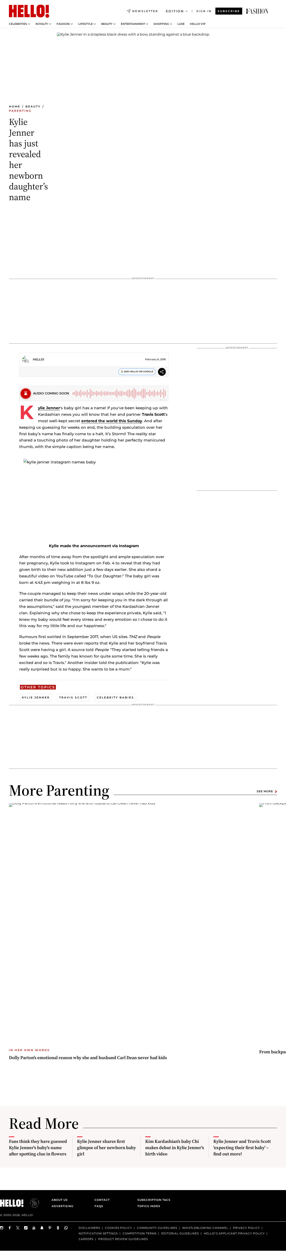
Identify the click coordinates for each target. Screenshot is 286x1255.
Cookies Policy (118, 1227)
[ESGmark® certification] (31, 1203)
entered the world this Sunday (111, 421)
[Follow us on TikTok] (26, 1227)
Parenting (20, 110)
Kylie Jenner (49, 408)
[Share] (162, 372)
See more (265, 791)
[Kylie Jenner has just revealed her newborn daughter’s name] (257, 11)
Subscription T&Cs (152, 1199)
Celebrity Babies (115, 697)
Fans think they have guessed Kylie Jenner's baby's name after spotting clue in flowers (38, 1147)
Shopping (161, 24)
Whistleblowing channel (205, 1227)
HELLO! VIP (198, 24)
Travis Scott (73, 697)
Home (14, 106)
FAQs (99, 1206)
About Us (60, 1199)
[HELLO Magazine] (29, 11)
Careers (86, 1239)
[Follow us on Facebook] (10, 1227)
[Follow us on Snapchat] (42, 1227)
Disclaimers (89, 1227)
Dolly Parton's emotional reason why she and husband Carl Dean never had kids (88, 1057)
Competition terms (139, 1233)
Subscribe (229, 11)
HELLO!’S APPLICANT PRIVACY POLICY (234, 1233)
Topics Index (148, 1206)
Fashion (63, 24)
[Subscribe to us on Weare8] (58, 1227)
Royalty (42, 24)
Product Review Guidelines (123, 1239)
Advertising (63, 1206)
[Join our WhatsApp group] (66, 1227)
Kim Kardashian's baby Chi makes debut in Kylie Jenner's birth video (174, 1147)
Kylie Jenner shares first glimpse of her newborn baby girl (106, 1147)
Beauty (106, 24)
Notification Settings (98, 1233)
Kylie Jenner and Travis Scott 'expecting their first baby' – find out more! (242, 1147)
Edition (175, 11)
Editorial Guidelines (180, 1233)
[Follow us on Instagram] (2, 1227)
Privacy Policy (246, 1227)
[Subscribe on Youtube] (34, 1227)
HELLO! (38, 359)
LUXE (181, 24)
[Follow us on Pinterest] (50, 1227)
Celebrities (18, 24)
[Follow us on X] (18, 1227)
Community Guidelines (157, 1227)
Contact (102, 1199)
